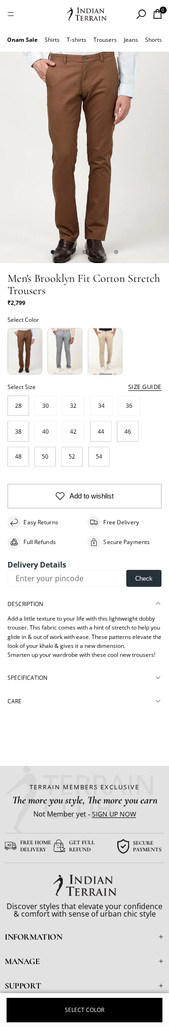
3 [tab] (84, 251)
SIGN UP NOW (114, 813)
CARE (15, 701)
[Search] (141, 14)
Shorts (153, 40)
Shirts (52, 40)
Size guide (144, 386)
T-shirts (76, 40)
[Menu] (11, 14)
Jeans (131, 40)
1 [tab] (53, 251)
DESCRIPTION (25, 604)
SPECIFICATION (27, 678)
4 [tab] (100, 251)
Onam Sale (22, 40)
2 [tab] (68, 251)
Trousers (105, 40)
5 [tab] (116, 251)
